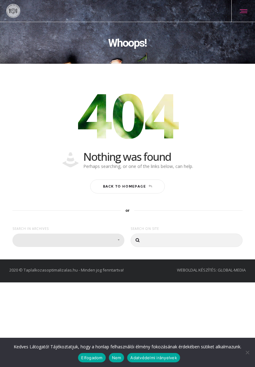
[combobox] (68, 240)
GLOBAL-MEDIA (232, 270)
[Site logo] (13, 11)
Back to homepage (124, 186)
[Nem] (247, 352)
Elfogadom (91, 357)
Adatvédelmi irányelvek (153, 357)
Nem (116, 357)
